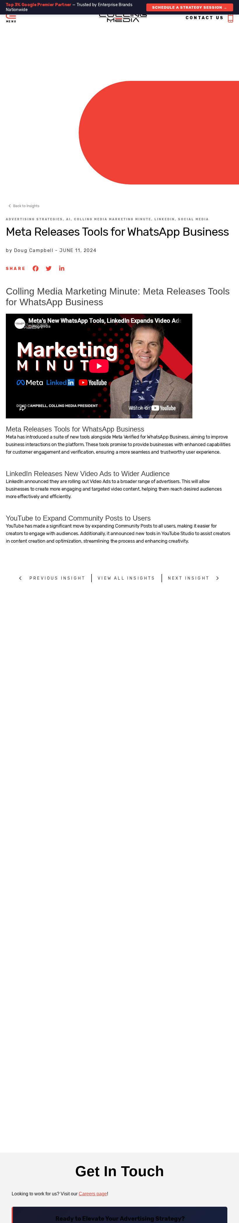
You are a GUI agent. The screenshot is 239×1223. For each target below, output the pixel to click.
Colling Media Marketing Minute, (114, 219)
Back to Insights (26, 206)
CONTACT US (205, 17)
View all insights (126, 578)
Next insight (189, 578)
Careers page (93, 1193)
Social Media (193, 219)
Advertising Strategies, (36, 219)
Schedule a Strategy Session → (189, 7)
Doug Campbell (34, 250)
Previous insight (57, 578)
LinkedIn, (166, 219)
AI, (70, 219)
